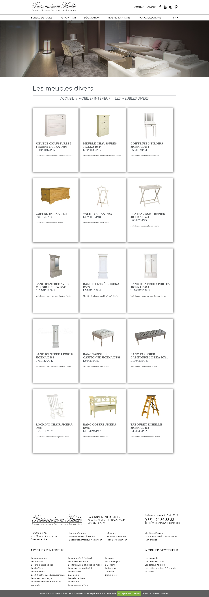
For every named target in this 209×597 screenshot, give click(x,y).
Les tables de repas (78, 561)
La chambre (111, 565)
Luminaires (111, 575)
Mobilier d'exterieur (117, 540)
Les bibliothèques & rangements (48, 575)
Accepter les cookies (129, 593)
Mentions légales (154, 533)
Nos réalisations (119, 18)
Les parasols (151, 558)
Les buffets (37, 568)
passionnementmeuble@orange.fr (162, 523)
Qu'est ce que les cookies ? (156, 593)
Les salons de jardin (155, 565)
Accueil (67, 98)
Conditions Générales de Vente (161, 536)
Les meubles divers (132, 98)
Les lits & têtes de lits (42, 565)
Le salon (109, 558)
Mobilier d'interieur (117, 536)
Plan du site (151, 540)
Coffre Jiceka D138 (51, 213)
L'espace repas (112, 561)
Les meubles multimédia (80, 568)
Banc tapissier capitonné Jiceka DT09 (102, 356)
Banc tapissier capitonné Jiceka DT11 (149, 356)
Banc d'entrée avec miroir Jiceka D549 (52, 285)
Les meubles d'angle (41, 578)
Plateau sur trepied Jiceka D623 (148, 215)
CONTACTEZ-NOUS (145, 7)
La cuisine (73, 575)
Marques (111, 533)
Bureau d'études (41, 18)
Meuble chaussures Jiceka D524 (100, 145)
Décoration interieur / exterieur (85, 540)
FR (174, 18)
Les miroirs (73, 582)
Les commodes (39, 558)
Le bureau (110, 568)
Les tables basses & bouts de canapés (46, 583)
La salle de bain (76, 578)
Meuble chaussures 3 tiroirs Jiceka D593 (54, 145)
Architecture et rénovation (82, 536)
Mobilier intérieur (94, 98)
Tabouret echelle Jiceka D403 (146, 426)
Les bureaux (74, 572)
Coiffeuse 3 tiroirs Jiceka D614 (147, 145)
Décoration (92, 18)
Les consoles (38, 572)
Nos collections (149, 18)
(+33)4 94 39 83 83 (159, 520)
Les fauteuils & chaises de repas (85, 565)
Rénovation (68, 18)
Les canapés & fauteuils (80, 558)
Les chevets (37, 561)
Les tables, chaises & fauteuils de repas (160, 570)
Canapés (109, 572)
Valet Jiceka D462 (97, 213)
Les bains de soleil (154, 561)
